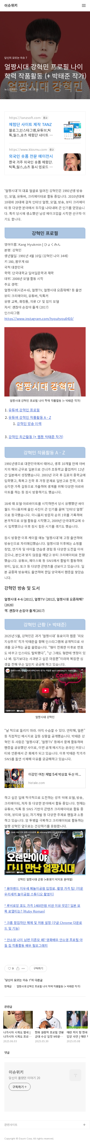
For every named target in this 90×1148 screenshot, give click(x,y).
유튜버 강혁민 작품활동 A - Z (30, 417)
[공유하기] (18, 968)
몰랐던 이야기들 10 (16, 1132)
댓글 (7, 1052)
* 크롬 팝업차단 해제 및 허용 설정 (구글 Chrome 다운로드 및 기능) (43, 925)
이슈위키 (10, 5)
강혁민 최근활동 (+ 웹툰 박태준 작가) (36, 436)
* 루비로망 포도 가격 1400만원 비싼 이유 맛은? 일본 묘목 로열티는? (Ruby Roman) (42, 908)
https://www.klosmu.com (28, 149)
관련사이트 (10, 1125)
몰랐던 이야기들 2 (15, 1139)
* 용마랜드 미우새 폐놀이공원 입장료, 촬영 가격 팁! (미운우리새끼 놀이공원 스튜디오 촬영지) (43, 891)
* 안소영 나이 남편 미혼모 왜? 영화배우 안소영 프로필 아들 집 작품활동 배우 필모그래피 (43, 942)
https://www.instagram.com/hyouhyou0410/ (39, 318)
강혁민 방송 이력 (29, 423)
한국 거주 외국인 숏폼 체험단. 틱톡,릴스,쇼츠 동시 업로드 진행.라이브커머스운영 (31, 164)
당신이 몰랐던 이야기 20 (24, 1078)
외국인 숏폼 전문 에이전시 (31, 156)
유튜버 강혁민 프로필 (24, 410)
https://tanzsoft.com (25, 118)
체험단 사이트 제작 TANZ (30, 124)
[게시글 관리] (23, 968)
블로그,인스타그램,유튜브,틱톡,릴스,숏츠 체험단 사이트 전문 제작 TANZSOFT (31, 132)
